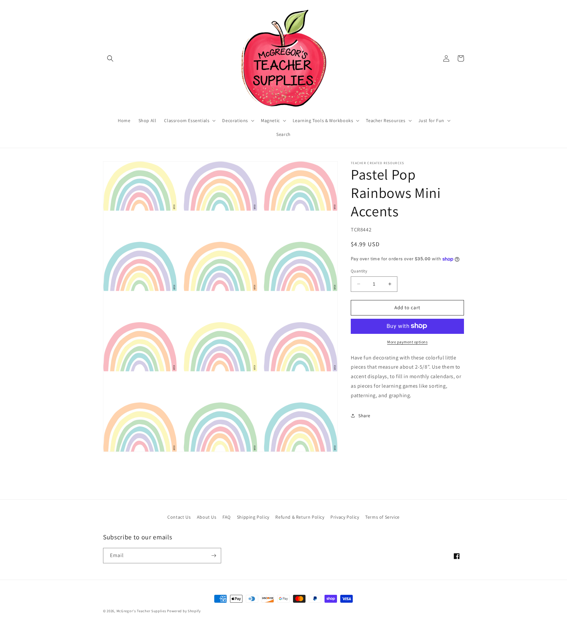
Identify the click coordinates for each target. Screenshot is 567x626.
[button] (110, 58)
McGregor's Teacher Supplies (141, 611)
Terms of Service (382, 517)
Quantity (359, 271)
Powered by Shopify (184, 611)
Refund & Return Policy (299, 517)
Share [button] (364, 416)
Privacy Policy (344, 517)
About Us (207, 517)
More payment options (407, 341)
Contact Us (179, 517)
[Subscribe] (213, 555)
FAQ (226, 517)
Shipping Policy (253, 517)
